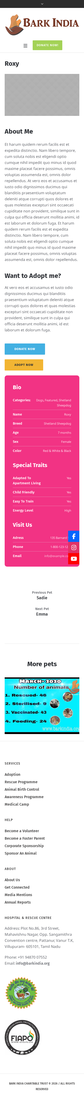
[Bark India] (42, 25)
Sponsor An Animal (21, 853)
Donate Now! (47, 45)
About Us (12, 880)
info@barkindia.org (33, 963)
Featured (51, 400)
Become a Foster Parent (25, 838)
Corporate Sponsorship (24, 846)
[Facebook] (73, 536)
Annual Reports (18, 902)
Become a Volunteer (22, 831)
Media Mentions (18, 895)
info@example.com (57, 556)
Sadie (42, 597)
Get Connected (17, 887)
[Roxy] (42, 95)
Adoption (12, 774)
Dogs (39, 400)
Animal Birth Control (22, 789)
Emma (42, 614)
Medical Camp (17, 804)
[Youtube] (73, 558)
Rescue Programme (21, 782)
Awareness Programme (24, 797)
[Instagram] (73, 547)
